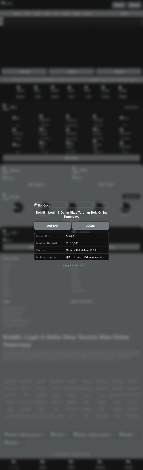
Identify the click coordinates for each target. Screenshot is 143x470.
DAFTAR (52, 226)
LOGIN (91, 226)
